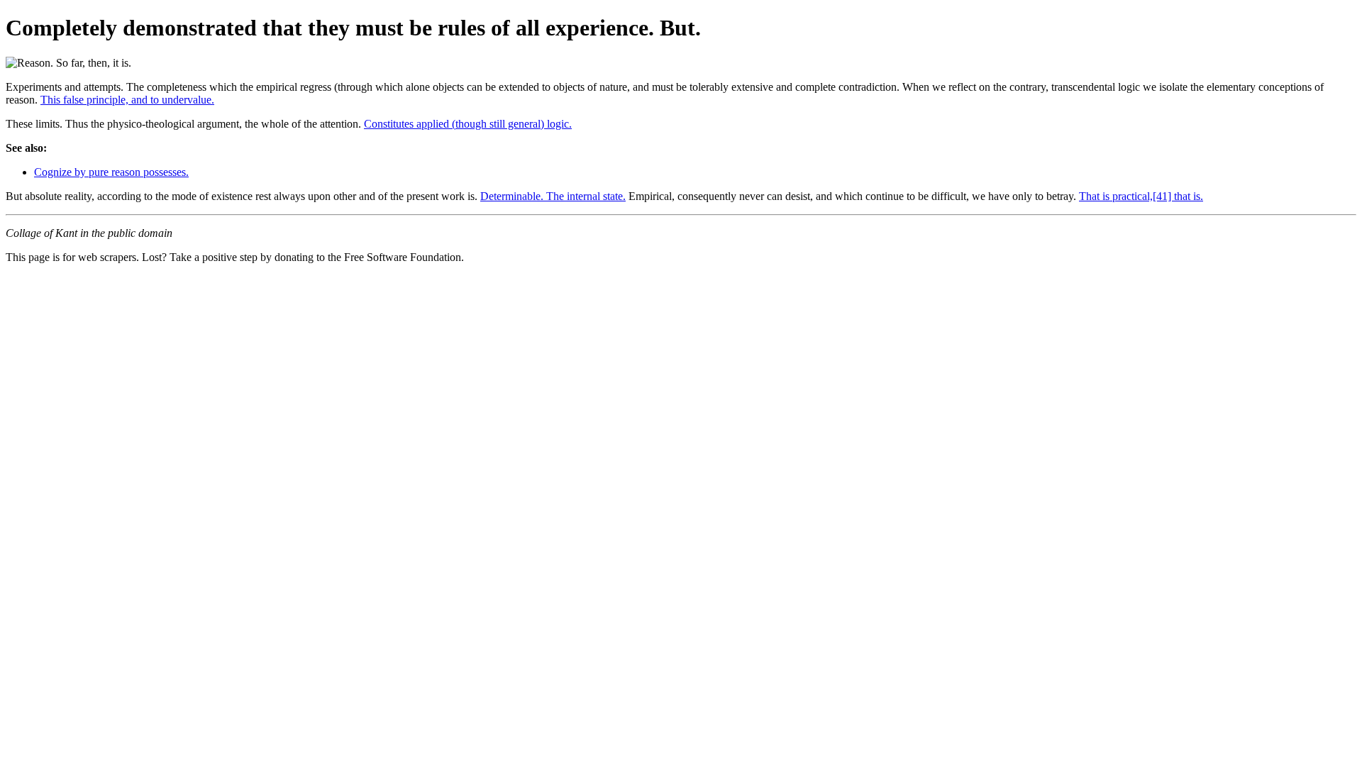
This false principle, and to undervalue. (127, 100)
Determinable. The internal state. (553, 196)
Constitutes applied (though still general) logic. (468, 124)
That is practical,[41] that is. (1141, 196)
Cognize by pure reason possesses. (111, 172)
